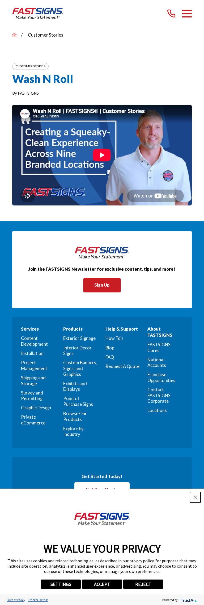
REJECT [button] (143, 584)
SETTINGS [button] (60, 584)
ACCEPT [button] (102, 584)
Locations (157, 410)
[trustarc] (188, 599)
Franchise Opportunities (161, 377)
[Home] (37, 13)
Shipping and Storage (33, 380)
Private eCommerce (33, 420)
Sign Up (102, 285)
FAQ (109, 357)
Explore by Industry (73, 431)
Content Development (34, 341)
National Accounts (156, 362)
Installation (32, 353)
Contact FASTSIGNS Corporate (159, 395)
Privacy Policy (16, 600)
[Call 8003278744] (171, 13)
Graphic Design (36, 407)
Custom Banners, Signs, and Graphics (80, 368)
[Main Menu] (187, 14)
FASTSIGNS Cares (159, 347)
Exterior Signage (79, 338)
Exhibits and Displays (75, 386)
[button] (195, 497)
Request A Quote (122, 366)
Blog (109, 347)
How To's (114, 338)
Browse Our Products (75, 416)
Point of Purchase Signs (78, 401)
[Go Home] (14, 35)
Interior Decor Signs (77, 350)
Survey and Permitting (32, 395)
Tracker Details (38, 600)
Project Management (34, 365)
